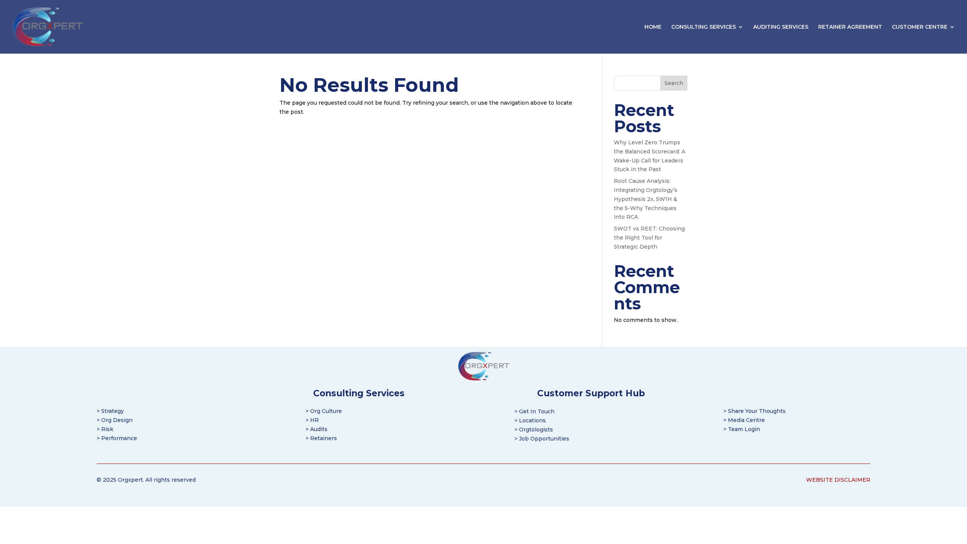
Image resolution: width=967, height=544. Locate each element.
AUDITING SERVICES (780, 27)
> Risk (105, 429)
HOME (652, 27)
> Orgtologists (533, 429)
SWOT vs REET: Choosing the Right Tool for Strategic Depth (649, 237)
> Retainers (321, 438)
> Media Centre (744, 420)
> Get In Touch (534, 411)
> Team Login (741, 429)
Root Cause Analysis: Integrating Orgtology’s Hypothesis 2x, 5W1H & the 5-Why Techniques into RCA (645, 199)
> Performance (117, 438)
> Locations (530, 420)
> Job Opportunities (541, 438)
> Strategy (110, 411)
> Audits (316, 429)
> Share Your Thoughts (754, 411)
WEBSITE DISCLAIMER (838, 479)
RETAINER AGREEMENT (850, 27)
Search (673, 83)
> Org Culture (324, 411)
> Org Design (115, 420)
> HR (312, 420)
